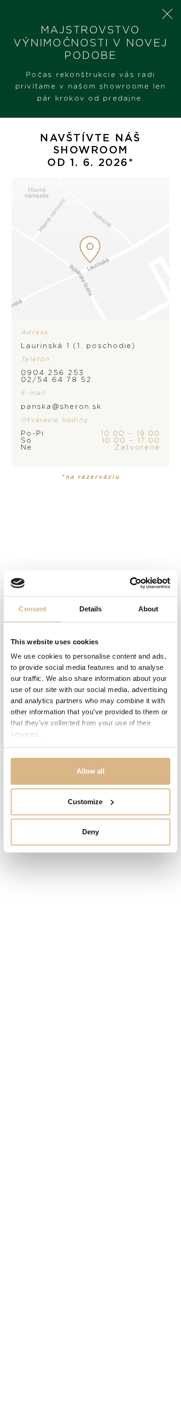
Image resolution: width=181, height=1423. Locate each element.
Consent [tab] (32, 609)
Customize (85, 802)
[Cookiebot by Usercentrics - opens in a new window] (130, 583)
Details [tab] (90, 609)
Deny (90, 832)
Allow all (90, 771)
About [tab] (148, 609)
